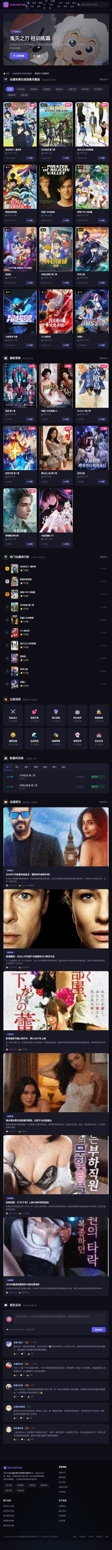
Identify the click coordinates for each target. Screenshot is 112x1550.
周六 (54, 767)
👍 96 (16, 1375)
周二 (17, 767)
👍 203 (16, 1396)
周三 (27, 767)
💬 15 (22, 1375)
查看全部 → (104, 79)
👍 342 (16, 1439)
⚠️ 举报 (30, 1354)
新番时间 (99, 1537)
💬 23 (23, 1354)
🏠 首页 (6, 73)
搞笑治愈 (24, 95)
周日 (64, 767)
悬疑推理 (11, 95)
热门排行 (62, 1482)
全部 (10, 89)
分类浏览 (60, 5)
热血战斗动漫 (8, 1506)
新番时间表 (63, 1487)
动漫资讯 (66, 5)
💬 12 (22, 1418)
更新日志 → (104, 358)
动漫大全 (33, 5)
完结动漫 (20, 1490)
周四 (36, 767)
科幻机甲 (98, 89)
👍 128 (16, 1354)
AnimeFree (15, 4)
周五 (45, 767)
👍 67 (16, 1418)
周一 (8, 767)
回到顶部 (62, 1515)
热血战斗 (59, 89)
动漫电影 (46, 89)
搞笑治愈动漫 (8, 1525)
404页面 (62, 1520)
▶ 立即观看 (19, 55)
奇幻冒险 (85, 89)
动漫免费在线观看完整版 (22, 73)
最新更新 (40, 5)
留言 (107, 1537)
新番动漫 (44, 1485)
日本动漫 (21, 89)
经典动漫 (8, 1490)
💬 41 (23, 1396)
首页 (27, 5)
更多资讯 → (104, 802)
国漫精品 (33, 89)
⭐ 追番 (36, 55)
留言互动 (73, 5)
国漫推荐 (20, 1485)
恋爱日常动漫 (8, 1511)
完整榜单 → (104, 557)
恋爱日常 (72, 89)
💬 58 (23, 1439)
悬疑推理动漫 (8, 1520)
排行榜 (91, 1537)
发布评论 (99, 1329)
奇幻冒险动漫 (8, 1515)
